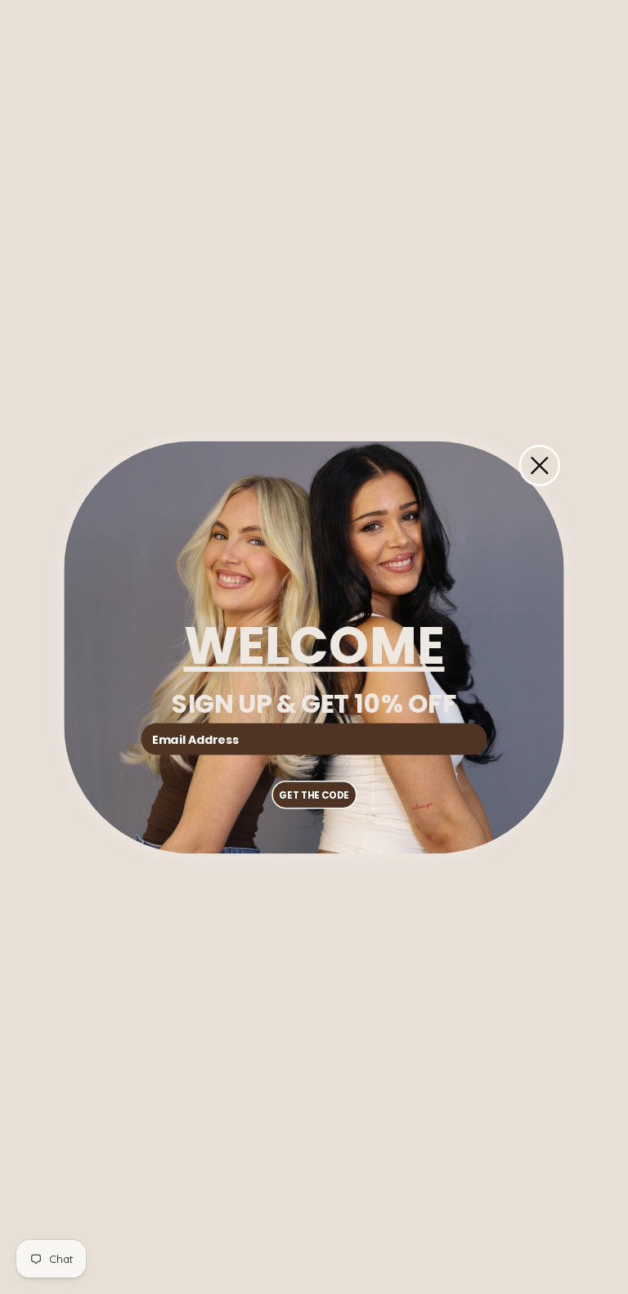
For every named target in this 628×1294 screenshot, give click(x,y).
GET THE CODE (313, 794)
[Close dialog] (539, 465)
